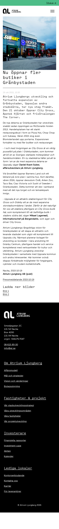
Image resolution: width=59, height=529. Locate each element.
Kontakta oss (11, 480)
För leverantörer (12, 491)
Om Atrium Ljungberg (23, 363)
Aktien (7, 451)
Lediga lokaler (18, 468)
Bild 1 (6, 291)
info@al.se (9, 348)
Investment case (12, 445)
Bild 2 (6, 294)
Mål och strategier (13, 375)
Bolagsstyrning (12, 386)
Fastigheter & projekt (25, 398)
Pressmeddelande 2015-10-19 (18, 279)
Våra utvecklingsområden (17, 410)
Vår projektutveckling (15, 421)
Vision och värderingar (16, 381)
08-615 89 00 (11, 344)
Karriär (7, 486)
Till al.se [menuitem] (50, 3)
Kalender (8, 456)
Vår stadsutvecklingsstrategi (19, 405)
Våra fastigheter (12, 416)
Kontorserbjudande (14, 475)
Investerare (15, 433)
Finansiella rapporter (15, 440)
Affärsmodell (11, 370)
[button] (52, 11)
